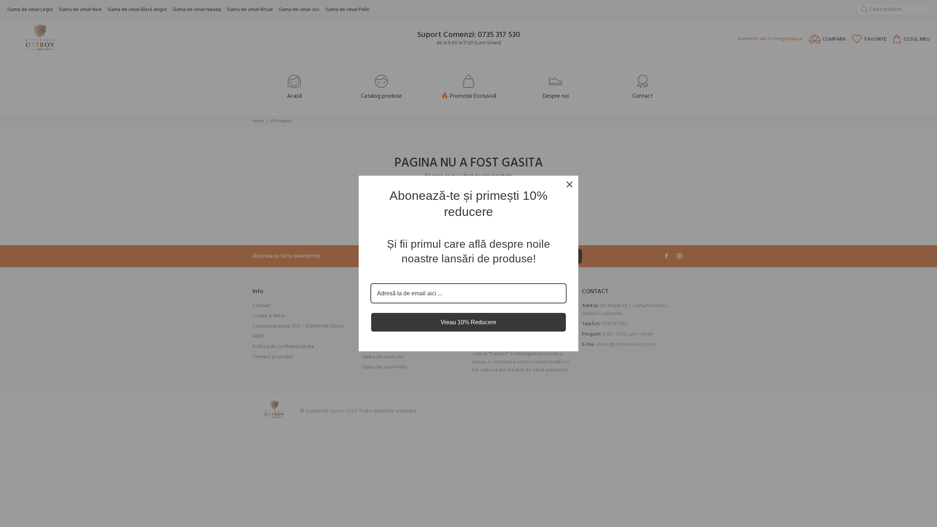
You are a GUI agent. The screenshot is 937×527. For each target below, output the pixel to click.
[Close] (569, 184)
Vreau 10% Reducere (468, 322)
